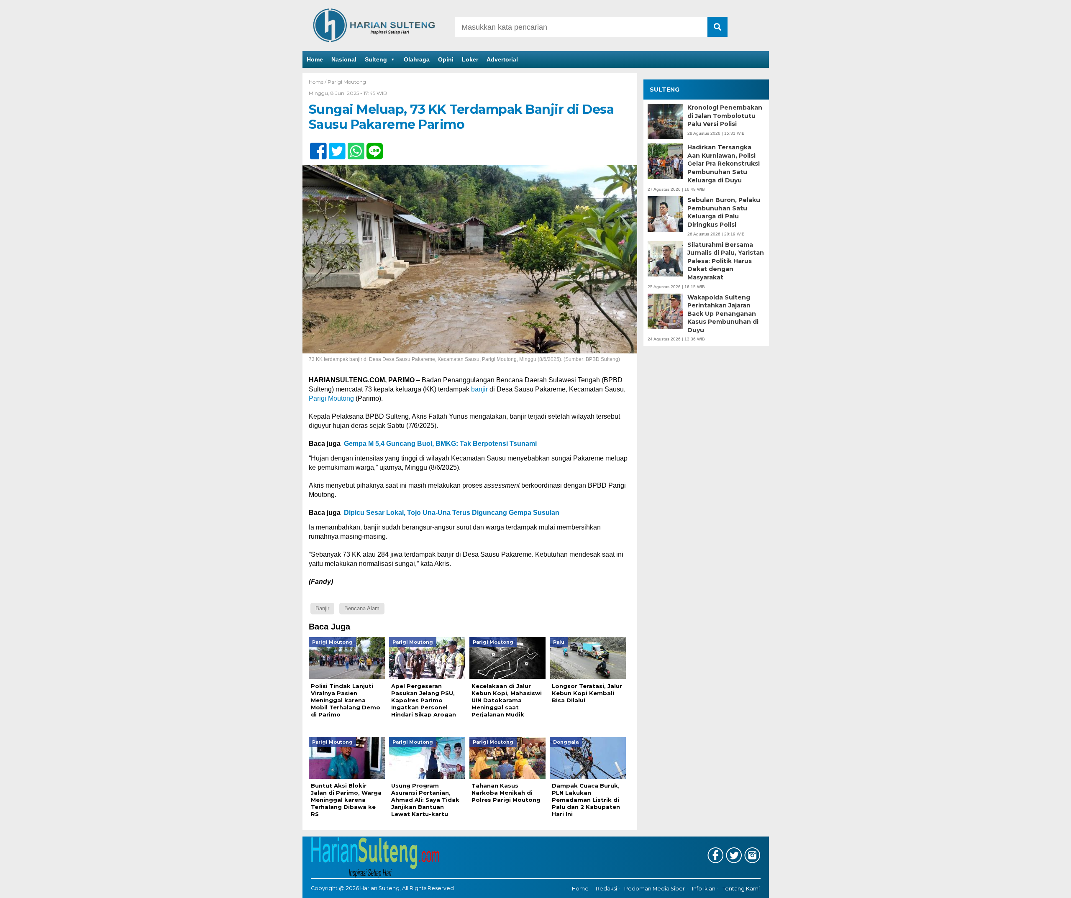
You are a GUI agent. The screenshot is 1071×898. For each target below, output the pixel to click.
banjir (479, 389)
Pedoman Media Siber (654, 888)
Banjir (322, 608)
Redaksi (606, 888)
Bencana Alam (361, 608)
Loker (470, 59)
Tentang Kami (741, 888)
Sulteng (376, 59)
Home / (318, 82)
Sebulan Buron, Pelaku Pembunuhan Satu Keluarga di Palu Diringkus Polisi (723, 212)
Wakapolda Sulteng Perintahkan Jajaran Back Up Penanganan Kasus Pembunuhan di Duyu (722, 314)
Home (315, 59)
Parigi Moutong (347, 82)
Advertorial (502, 59)
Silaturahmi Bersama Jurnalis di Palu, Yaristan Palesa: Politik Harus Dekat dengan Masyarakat (725, 261)
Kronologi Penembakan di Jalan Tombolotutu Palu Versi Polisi (724, 116)
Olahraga (417, 59)
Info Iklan (703, 888)
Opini (446, 59)
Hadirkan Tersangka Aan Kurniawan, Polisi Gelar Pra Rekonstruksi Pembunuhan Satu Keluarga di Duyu (723, 163)
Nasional (343, 59)
